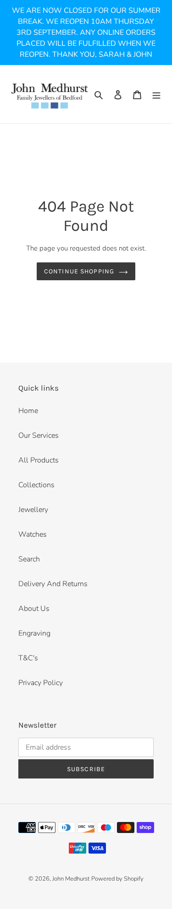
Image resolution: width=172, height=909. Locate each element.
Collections (36, 485)
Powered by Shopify (117, 879)
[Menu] (156, 94)
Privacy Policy (40, 683)
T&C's (28, 658)
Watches (32, 534)
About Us (34, 609)
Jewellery (33, 510)
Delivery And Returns (53, 584)
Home (28, 411)
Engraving (34, 633)
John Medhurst (70, 879)
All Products (38, 460)
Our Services (38, 435)
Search (29, 559)
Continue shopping (79, 271)
